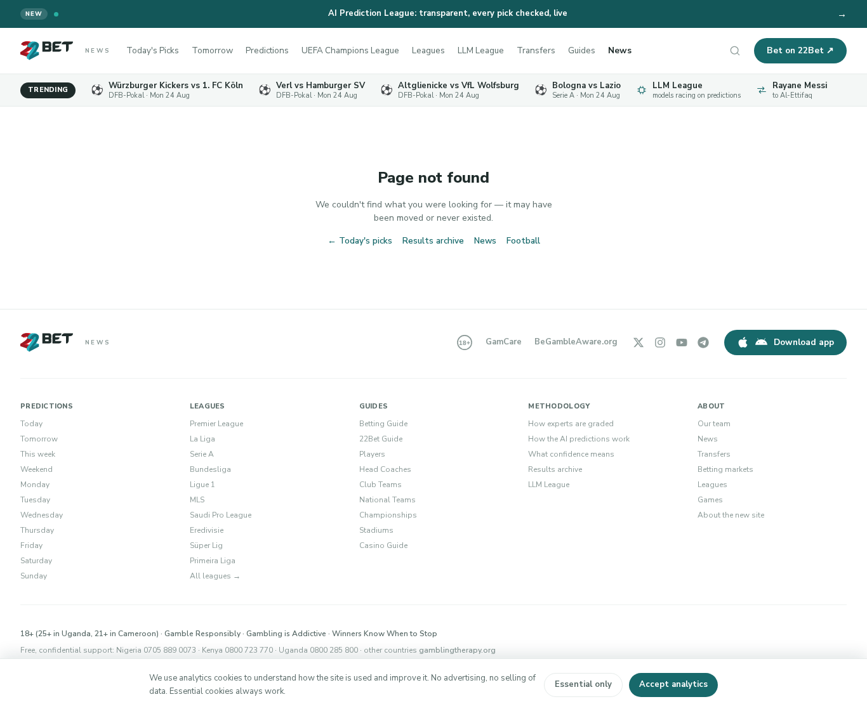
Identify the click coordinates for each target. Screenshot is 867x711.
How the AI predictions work (579, 439)
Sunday (33, 576)
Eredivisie (206, 530)
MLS (197, 500)
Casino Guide (383, 545)
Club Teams (380, 484)
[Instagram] (660, 342)
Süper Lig (206, 545)
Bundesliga (210, 469)
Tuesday (35, 500)
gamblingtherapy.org (457, 650)
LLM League (481, 50)
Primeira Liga (212, 561)
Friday (31, 545)
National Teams (387, 500)
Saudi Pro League (220, 515)
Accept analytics (673, 684)
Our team (714, 424)
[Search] (735, 51)
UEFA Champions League (350, 50)
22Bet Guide (380, 439)
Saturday (36, 561)
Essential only (583, 684)
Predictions (267, 50)
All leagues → (215, 576)
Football (523, 241)
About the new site (731, 515)
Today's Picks (152, 50)
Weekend (36, 469)
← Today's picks (360, 241)
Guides (581, 50)
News (620, 50)
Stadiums (376, 530)
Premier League (216, 424)
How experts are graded (571, 424)
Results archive (433, 241)
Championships (388, 515)
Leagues (428, 50)
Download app (804, 342)
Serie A (202, 454)
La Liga (202, 439)
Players (372, 454)
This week (37, 454)
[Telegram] (703, 342)
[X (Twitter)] (638, 342)
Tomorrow (212, 50)
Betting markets (725, 469)
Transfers (536, 50)
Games (710, 500)
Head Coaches (385, 469)
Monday (35, 484)
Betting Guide (383, 424)
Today (31, 424)
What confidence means (571, 454)
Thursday (37, 530)
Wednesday (41, 515)
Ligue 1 (202, 484)
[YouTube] (681, 342)
